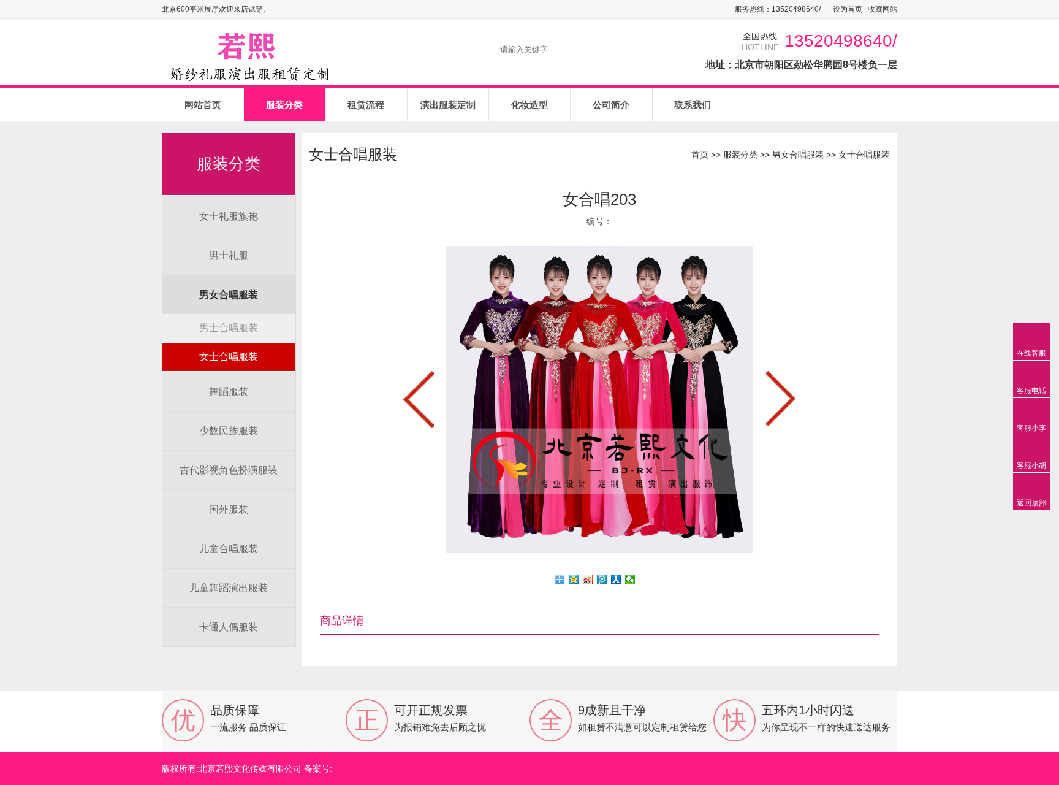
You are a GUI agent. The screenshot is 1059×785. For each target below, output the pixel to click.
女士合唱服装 (228, 356)
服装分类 (284, 104)
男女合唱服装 (798, 154)
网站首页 (202, 104)
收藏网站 (882, 9)
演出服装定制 (448, 104)
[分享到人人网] (616, 579)
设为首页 (847, 9)
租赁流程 (365, 104)
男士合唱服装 (228, 328)
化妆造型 (529, 104)
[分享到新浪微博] (588, 579)
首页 (699, 154)
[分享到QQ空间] (574, 579)
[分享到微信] (630, 579)
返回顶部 (1031, 503)
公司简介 (611, 104)
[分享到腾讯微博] (602, 579)
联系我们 (692, 104)
